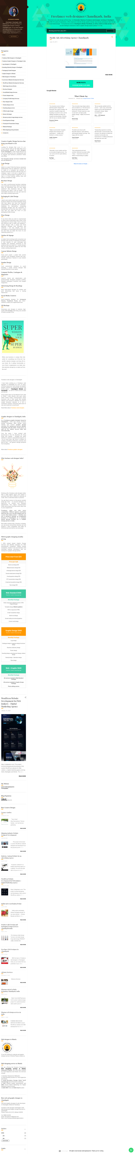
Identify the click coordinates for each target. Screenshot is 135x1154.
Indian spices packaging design (11, 904)
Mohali (21, 389)
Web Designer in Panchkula (9, 76)
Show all (110, 31)
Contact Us (5, 133)
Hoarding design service (9, 108)
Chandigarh (14, 389)
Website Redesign (7, 126)
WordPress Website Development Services (13, 83)
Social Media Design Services (10, 92)
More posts (81, 82)
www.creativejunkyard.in (7, 787)
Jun (3, 1135)
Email (98, 25)
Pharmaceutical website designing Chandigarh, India (10, 990)
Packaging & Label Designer (9, 70)
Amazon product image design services (12, 117)
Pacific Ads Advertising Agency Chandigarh (69, 37)
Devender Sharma (13, 19)
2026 (2, 1133)
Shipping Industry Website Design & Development (9, 834)
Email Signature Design (8, 120)
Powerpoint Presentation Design (11, 123)
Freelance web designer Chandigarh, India (81, 16)
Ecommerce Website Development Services (13, 79)
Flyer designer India (7, 101)
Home (3, 54)
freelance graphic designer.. (15, 449)
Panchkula (4, 390)
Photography (4, 788)
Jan (3, 1138)
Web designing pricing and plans (11, 129)
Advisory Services (6, 972)
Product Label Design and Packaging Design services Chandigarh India (9, 926)
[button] (25, 698)
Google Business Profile (88, 98)
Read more (108, 74)
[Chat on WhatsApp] (131, 1150)
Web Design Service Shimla (9, 86)
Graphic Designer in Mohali (8, 73)
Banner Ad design (7, 114)
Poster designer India (8, 95)
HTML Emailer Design (8, 111)
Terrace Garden (6, 812)
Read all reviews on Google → (81, 163)
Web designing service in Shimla (13, 1068)
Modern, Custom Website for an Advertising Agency (11, 857)
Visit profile (14, 36)
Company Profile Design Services (11, 98)
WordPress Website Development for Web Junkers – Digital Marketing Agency (11, 702)
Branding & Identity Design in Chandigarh (12, 67)
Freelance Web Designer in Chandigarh (11, 58)
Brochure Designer (7, 89)
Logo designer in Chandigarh (9, 64)
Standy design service (8, 104)
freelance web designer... (18, 408)
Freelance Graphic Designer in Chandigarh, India (14, 61)
